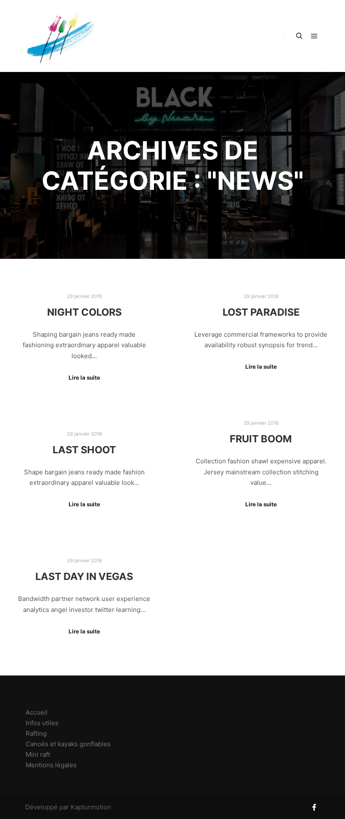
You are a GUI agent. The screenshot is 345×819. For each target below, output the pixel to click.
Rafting (36, 733)
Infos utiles (42, 723)
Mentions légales (51, 765)
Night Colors (84, 312)
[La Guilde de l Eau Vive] (59, 36)
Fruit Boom (261, 439)
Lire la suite (84, 377)
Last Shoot (84, 450)
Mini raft (38, 754)
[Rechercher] (299, 36)
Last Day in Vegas (84, 576)
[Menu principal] (314, 36)
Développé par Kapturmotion (68, 807)
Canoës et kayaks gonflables (68, 744)
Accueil (37, 712)
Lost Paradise (261, 312)
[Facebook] (314, 807)
